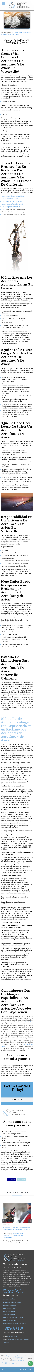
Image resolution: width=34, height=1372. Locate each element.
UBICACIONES (17, 32)
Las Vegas (6, 1342)
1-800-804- (29, 1022)
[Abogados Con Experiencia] (19, 5)
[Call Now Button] (30, 1363)
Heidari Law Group (18, 1360)
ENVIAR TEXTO (25, 1370)
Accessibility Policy (17, 1357)
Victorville (27, 32)
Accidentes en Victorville (10, 34)
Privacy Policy (29, 1356)
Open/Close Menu (3, 3)
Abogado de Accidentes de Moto (12, 1302)
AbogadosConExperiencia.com (14, 1356)
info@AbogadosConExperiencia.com (18, 1339)
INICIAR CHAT (8, 1370)
